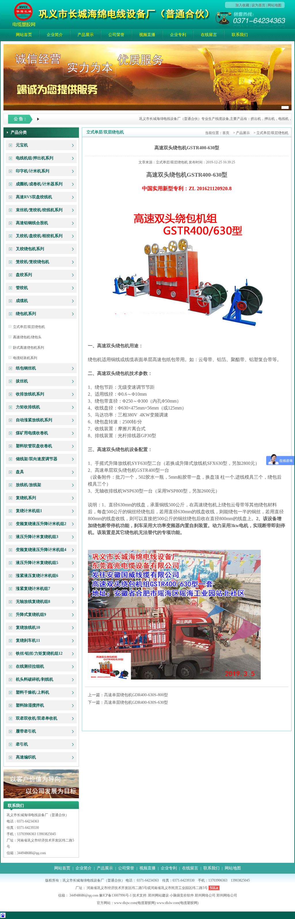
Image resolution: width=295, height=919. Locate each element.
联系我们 (240, 35)
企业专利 (178, 35)
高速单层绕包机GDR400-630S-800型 (136, 695)
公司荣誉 (116, 35)
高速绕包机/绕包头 (27, 337)
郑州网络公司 (205, 895)
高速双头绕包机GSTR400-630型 (186, 147)
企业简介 (55, 35)
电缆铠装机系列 (25, 358)
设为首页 (258, 5)
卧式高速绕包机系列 (28, 348)
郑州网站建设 (158, 895)
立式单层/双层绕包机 (29, 327)
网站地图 (274, 5)
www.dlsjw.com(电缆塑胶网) (135, 903)
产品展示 (85, 35)
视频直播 (147, 35)
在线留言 (209, 35)
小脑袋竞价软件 (182, 895)
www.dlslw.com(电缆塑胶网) (177, 903)
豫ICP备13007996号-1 (115, 895)
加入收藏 (242, 5)
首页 (225, 133)
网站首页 (24, 35)
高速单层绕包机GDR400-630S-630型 (136, 702)
